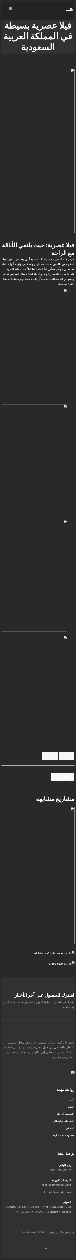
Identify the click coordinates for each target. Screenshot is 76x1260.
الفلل (66, 755)
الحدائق (70, 1127)
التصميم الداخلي (65, 1113)
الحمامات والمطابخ (64, 1120)
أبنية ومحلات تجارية (64, 1135)
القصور (70, 1106)
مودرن (49, 755)
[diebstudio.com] (55, 10)
